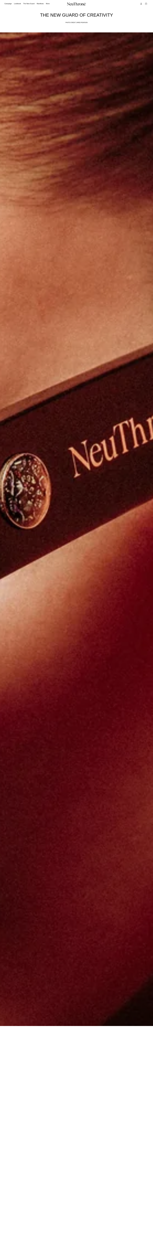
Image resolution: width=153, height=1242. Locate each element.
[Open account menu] (141, 3)
